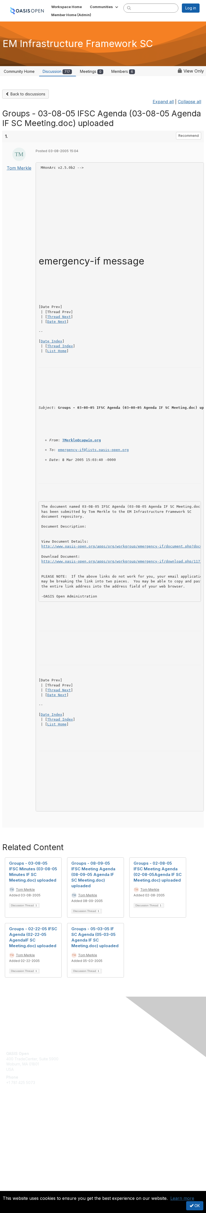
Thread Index (60, 346)
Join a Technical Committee (30, 1134)
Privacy (12, 1187)
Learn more (182, 1198)
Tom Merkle (19, 168)
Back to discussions (27, 94)
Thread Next (59, 317)
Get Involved (17, 1118)
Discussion (56, 71)
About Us (14, 1182)
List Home (57, 351)
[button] (104, 7)
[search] (129, 7)
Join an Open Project (25, 1125)
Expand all (163, 101)
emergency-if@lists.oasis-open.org (93, 450)
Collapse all (189, 101)
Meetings (90, 71)
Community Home (19, 71)
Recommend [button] (188, 136)
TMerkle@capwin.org (81, 440)
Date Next (57, 322)
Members (122, 71)
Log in (190, 8)
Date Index (51, 341)
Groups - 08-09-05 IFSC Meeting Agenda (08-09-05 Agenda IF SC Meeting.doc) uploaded (93, 874)
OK (196, 1205)
